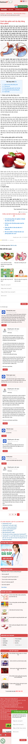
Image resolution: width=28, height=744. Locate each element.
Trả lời (4, 325)
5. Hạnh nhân (5, 91)
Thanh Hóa (17, 640)
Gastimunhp (7, 3)
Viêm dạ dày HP (5, 574)
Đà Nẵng (4, 645)
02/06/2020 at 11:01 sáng (11, 458)
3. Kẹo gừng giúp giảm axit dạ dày (11, 88)
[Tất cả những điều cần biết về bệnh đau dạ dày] (4, 605)
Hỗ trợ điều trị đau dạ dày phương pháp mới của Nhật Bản (18, 676)
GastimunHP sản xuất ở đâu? (9, 525)
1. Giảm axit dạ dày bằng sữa (10, 84)
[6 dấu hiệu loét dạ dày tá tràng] (4, 612)
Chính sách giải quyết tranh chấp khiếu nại (8, 719)
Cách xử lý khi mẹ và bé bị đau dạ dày (18, 660)
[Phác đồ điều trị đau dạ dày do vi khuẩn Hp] (4, 656)
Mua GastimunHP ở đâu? (8, 532)
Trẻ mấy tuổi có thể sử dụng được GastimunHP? (14, 534)
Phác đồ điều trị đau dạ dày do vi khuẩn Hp (18, 654)
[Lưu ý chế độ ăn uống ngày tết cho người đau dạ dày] (7, 261)
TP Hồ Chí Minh (18, 638)
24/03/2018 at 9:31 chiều (11, 312)
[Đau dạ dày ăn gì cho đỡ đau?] (7, 277)
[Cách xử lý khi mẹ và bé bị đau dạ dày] (4, 663)
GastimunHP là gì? (7, 523)
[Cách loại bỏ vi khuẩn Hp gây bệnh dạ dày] (4, 671)
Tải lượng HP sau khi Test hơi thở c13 (10, 576)
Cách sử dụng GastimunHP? (9, 529)
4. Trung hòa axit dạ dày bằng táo (11, 90)
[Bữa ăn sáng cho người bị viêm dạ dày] (20, 277)
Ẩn (15, 81)
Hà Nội (4, 638)
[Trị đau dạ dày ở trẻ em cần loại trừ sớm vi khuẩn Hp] (4, 686)
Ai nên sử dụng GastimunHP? (9, 527)
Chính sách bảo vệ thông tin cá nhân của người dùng (10, 716)
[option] (14, 555)
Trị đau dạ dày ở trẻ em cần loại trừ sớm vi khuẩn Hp (18, 684)
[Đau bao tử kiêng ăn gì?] (20, 261)
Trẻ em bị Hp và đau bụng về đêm (9, 579)
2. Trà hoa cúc (6, 86)
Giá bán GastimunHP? (7, 530)
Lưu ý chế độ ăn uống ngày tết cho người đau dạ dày (6, 264)
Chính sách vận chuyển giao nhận (7, 713)
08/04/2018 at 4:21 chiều (11, 376)
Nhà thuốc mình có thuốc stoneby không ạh (11, 571)
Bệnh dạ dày (13, 245)
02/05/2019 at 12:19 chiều (11, 430)
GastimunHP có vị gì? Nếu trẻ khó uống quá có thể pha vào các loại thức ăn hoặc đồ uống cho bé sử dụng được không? (14, 537)
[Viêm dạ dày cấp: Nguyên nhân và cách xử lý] (4, 627)
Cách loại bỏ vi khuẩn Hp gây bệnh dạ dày (18, 669)
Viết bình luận (23, 212)
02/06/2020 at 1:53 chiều (12, 469)
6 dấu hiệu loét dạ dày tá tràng (16, 610)
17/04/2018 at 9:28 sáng (12, 390)
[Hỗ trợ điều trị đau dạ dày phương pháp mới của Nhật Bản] (4, 678)
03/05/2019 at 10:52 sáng (12, 441)
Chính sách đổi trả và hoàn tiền (6, 717)
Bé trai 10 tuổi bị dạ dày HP (8, 582)
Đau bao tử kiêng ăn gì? (20, 262)
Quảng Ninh (5, 640)
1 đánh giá (10, 240)
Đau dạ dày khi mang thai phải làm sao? (18, 617)
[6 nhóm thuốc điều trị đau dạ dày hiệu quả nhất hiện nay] (4, 597)
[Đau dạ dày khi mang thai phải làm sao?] (4, 620)
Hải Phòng (5, 642)
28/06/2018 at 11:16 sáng (12, 330)
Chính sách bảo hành (4, 715)
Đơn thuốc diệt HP (6, 584)
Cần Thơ (16, 642)
